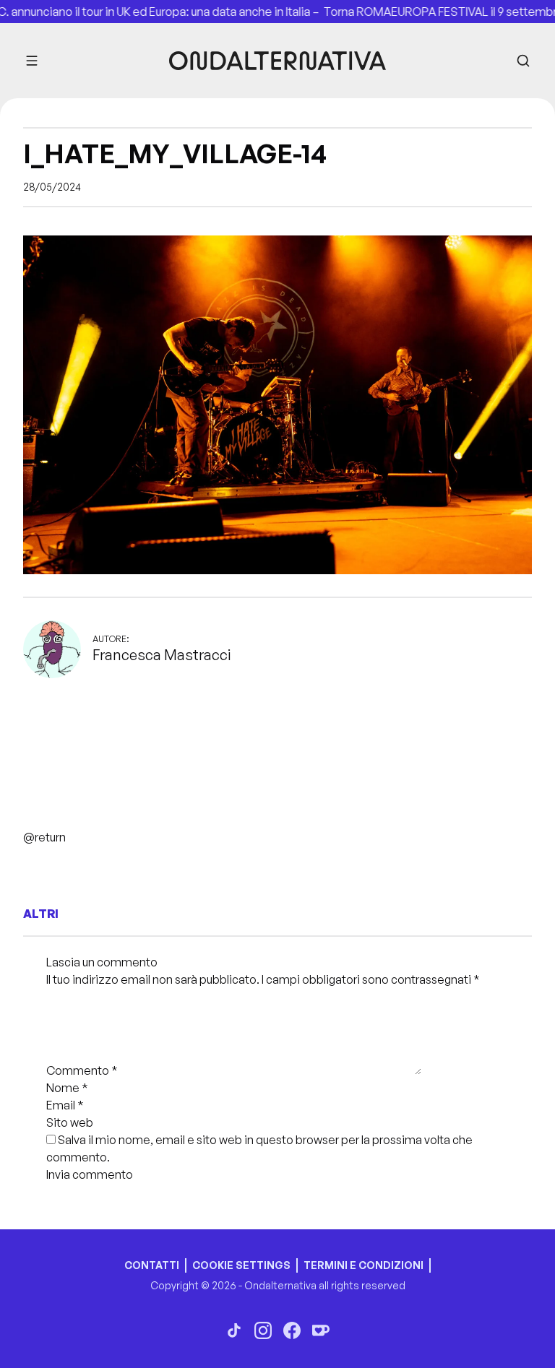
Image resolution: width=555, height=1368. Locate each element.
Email (65, 1105)
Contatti (151, 1265)
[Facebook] (292, 1330)
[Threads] (234, 1330)
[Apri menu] (31, 60)
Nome (67, 1088)
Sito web (69, 1122)
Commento (82, 1070)
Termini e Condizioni (363, 1265)
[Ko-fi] (321, 1330)
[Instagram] (263, 1330)
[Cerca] (523, 60)
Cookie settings (241, 1265)
